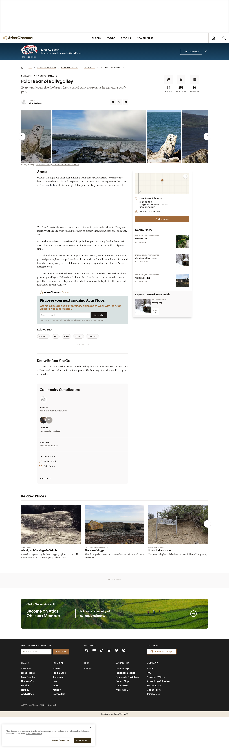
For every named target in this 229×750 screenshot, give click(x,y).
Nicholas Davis (35, 103)
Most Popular (28, 677)
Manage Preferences (60, 740)
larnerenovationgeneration (53, 411)
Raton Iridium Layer (159, 550)
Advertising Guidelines (158, 681)
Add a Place (27, 694)
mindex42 (56, 431)
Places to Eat (27, 681)
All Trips (88, 669)
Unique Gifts (122, 686)
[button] (168, 79)
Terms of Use (101, 320)
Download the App (164, 652)
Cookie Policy (154, 690)
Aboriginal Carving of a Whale (39, 550)
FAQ (149, 673)
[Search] (224, 38)
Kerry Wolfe (45, 431)
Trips (87, 663)
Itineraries (58, 677)
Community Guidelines (127, 677)
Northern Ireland (49, 185)
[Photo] (182, 241)
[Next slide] (207, 136)
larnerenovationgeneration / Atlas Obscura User (57, 165)
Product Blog (122, 681)
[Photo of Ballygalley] (143, 307)
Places (25, 663)
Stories (56, 669)
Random (25, 686)
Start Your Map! (191, 52)
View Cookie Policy (34, 734)
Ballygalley (157, 303)
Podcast (57, 690)
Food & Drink (59, 673)
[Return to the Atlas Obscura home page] (18, 38)
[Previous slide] (21, 136)
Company (152, 663)
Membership (122, 669)
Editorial (58, 663)
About (150, 669)
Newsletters (59, 694)
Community (122, 663)
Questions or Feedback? (114, 714)
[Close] (91, 727)
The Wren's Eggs (94, 550)
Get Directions (162, 219)
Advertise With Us (156, 677)
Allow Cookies (82, 740)
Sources (44, 478)
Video (56, 686)
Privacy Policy (88, 320)
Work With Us (122, 690)
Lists (55, 681)
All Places (26, 669)
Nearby (25, 690)
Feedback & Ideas (125, 673)
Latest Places (28, 673)
